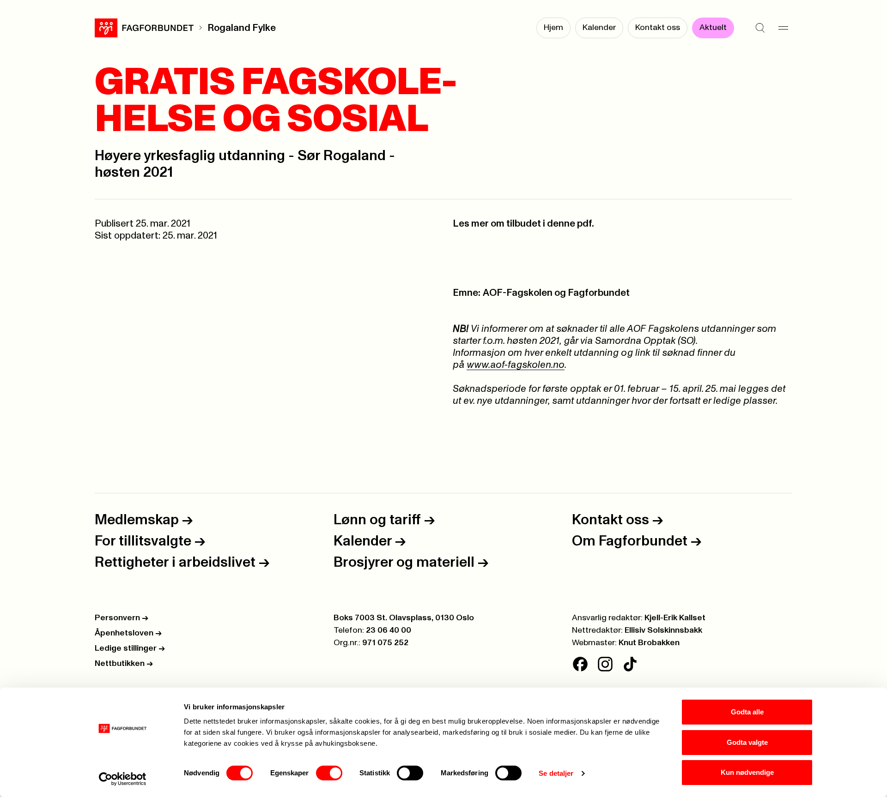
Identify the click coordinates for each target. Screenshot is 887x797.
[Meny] (783, 27)
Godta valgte (747, 742)
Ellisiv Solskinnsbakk (663, 630)
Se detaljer (556, 773)
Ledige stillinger (130, 648)
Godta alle (747, 712)
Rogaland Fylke (241, 28)
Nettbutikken (124, 663)
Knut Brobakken (649, 643)
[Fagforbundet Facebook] (580, 664)
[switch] (329, 773)
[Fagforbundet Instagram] (605, 664)
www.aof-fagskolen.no (516, 365)
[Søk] (760, 27)
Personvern (121, 618)
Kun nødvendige (747, 772)
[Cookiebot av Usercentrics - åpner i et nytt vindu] (122, 779)
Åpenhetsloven (128, 633)
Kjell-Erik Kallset (674, 618)
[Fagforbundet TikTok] (630, 664)
